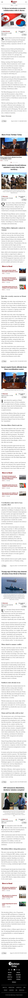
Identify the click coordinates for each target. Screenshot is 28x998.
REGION (18, 972)
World (16, 5)
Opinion (3, 906)
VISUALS (14, 982)
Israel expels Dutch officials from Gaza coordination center (11, 157)
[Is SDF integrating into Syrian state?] (22, 904)
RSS (16, 990)
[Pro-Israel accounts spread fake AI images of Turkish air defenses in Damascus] (22, 279)
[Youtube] (14, 969)
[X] (9, 969)
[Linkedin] (19, 969)
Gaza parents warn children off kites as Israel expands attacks (10, 493)
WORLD (9, 974)
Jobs (24, 987)
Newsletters (11, 987)
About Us (5, 987)
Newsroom (5, 196)
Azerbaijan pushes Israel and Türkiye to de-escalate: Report (10, 287)
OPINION (18, 979)
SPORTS (10, 979)
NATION (9, 972)
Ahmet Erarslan (6, 31)
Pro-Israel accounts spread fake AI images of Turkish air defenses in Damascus (9, 279)
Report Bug (21, 990)
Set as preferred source (22, 32)
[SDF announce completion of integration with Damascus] (22, 888)
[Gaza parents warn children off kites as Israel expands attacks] (22, 493)
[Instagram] (11, 969)
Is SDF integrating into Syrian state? (9, 904)
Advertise (11, 990)
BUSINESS (18, 974)
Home (12, 5)
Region (3, 282)
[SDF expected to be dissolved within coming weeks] (22, 896)
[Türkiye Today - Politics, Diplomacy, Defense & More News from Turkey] (14, 2)
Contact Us (18, 987)
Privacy (5, 990)
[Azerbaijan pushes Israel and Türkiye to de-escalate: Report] (22, 287)
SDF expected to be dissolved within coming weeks (9, 896)
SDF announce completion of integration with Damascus (9, 888)
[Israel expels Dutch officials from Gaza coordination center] (14, 147)
